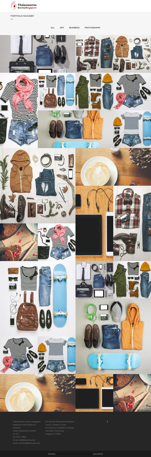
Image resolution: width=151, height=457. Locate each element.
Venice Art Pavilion (132, 49)
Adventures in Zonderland (132, 124)
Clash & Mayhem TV (94, 218)
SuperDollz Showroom (19, 350)
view (43, 58)
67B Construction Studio (57, 350)
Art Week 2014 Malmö (132, 388)
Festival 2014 (75, 124)
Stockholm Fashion (37, 49)
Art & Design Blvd (94, 86)
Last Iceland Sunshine (94, 275)
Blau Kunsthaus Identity (18, 237)
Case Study (132, 218)
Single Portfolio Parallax (37, 294)
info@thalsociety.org (26, 440)
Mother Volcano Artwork (113, 331)
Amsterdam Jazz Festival (132, 275)
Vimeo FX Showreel (18, 105)
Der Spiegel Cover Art (56, 86)
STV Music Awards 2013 (37, 181)
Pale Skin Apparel (113, 162)
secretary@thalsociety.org (29, 443)
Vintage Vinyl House (94, 388)
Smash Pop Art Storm (132, 86)
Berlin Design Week (94, 49)
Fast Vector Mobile (37, 388)
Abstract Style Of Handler (57, 237)
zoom (32, 58)
